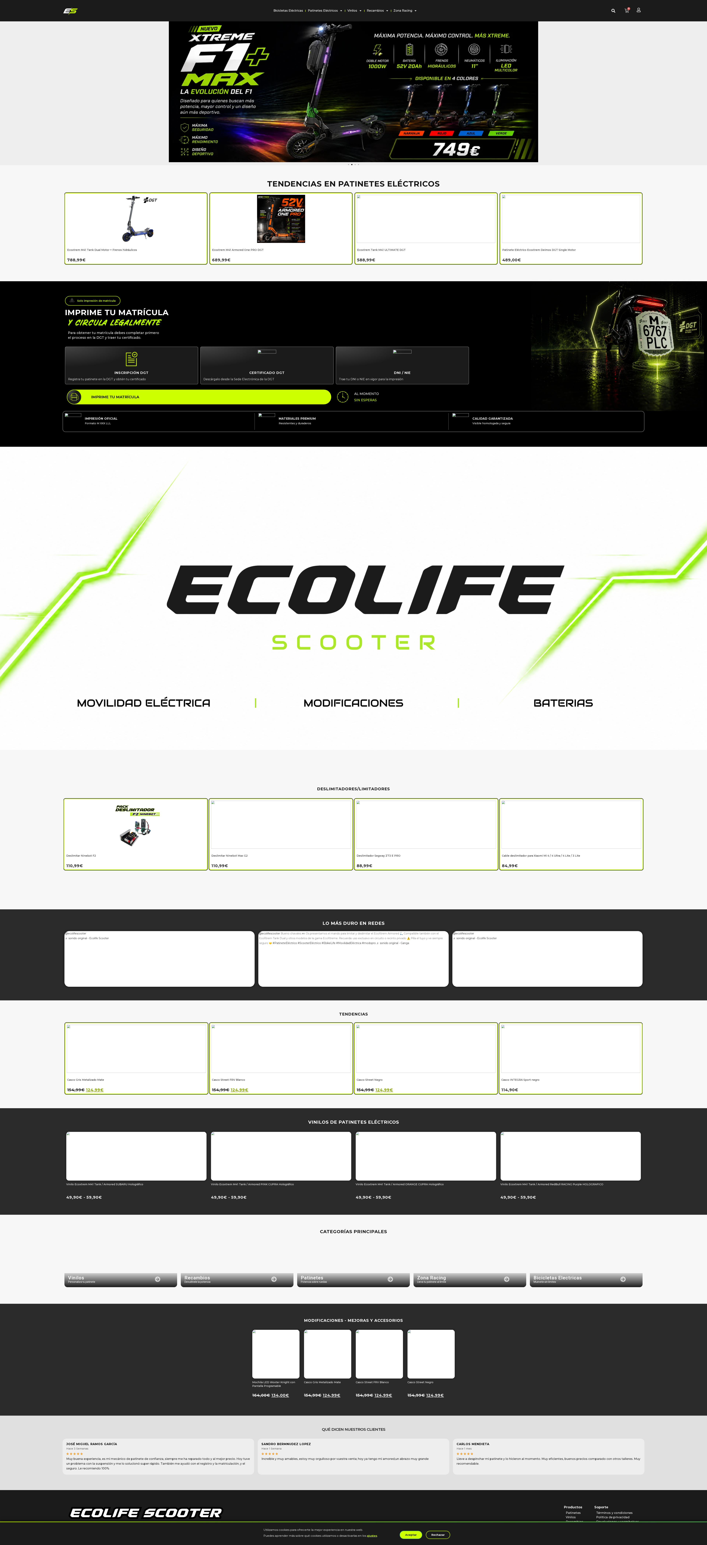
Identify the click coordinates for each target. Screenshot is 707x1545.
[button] (2, 88)
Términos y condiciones (614, 1513)
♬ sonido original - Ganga (393, 943)
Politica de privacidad (613, 1517)
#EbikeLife (328, 943)
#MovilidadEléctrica (348, 943)
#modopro (369, 943)
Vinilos (352, 10)
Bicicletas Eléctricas (288, 10)
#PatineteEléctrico (285, 943)
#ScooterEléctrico (309, 943)
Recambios (375, 10)
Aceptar (411, 1535)
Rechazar (438, 1535)
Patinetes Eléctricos (323, 10)
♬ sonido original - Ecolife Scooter (87, 938)
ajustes (372, 1535)
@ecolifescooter (75, 933)
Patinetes (573, 1513)
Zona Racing (402, 10)
